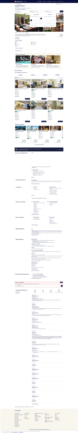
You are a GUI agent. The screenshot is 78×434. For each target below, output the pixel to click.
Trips (57, 1)
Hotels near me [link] (57, 417)
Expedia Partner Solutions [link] (38, 416)
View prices (27, 98)
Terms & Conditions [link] (47, 414)
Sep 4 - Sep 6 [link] (57, 75)
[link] (61, 4)
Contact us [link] (26, 417)
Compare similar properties (39, 144)
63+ (61, 30)
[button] (34, 18)
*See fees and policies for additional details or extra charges (39, 198)
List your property (49, 1)
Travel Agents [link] (36, 420)
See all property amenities (35, 214)
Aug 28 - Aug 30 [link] (45, 75)
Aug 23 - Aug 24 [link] (33, 75)
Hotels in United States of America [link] (19, 414)
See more (32, 177)
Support (54, 1)
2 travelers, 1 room (49, 11)
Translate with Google (35, 297)
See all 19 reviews (17, 38)
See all (16, 46)
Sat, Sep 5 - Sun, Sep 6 (34, 11)
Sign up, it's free (60, 149)
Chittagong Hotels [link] (28, 406)
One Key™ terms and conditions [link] (48, 417)
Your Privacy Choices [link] (47, 418)
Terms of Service (21, 432)
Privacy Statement (14, 432)
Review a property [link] (27, 418)
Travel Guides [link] (56, 418)
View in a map (34, 167)
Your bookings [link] (26, 414)
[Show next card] (63, 134)
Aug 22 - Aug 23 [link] (20, 75)
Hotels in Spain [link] (16, 422)
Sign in (62, 1)
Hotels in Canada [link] (17, 417)
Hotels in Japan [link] (16, 423)
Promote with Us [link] (37, 419)
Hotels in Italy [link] (16, 418)
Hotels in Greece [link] (17, 426)
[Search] (62, 286)
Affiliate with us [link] (37, 415)
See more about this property (35, 183)
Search (61, 11)
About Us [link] (56, 414)
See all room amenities (35, 224)
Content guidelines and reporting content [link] (49, 421)
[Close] (77, 432)
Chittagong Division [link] (23, 406)
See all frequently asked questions (36, 278)
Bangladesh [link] (18, 406)
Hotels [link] (16, 406)
